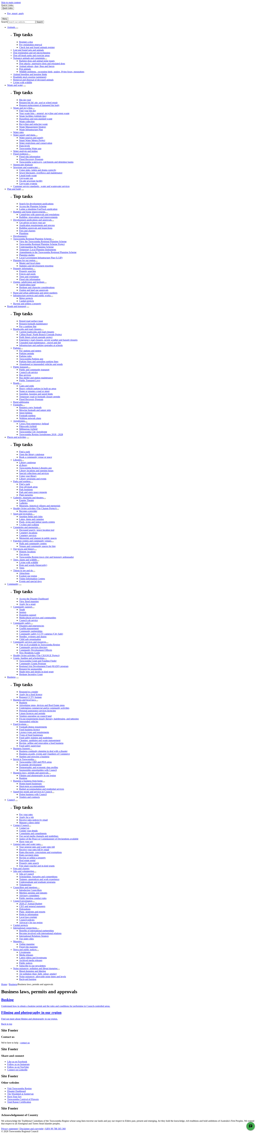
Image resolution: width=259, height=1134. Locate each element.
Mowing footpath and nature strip (35, 410)
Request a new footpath (30, 407)
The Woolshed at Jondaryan (20, 1094)
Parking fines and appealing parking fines (38, 361)
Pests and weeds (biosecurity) (33, 565)
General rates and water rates (26, 844)
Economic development (30, 764)
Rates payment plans (29, 855)
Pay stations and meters (30, 350)
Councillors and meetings (25, 887)
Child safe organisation (30, 639)
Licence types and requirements (34, 732)
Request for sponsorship (30, 669)
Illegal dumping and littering (32, 971)
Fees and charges (27, 230)
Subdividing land (27, 284)
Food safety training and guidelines (35, 737)
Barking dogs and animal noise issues (37, 61)
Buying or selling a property (32, 857)
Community (12, 584)
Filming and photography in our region (37, 775)
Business (11, 677)
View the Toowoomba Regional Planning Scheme (43, 241)
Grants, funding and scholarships (28, 658)
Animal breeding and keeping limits (30, 74)
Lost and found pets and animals (28, 50)
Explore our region (28, 576)
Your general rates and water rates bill (37, 847)
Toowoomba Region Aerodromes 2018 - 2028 (41, 434)
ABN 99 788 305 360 (55, 1128)
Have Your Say (14, 1096)
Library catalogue (27, 462)
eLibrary (23, 465)
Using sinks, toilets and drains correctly (37, 170)
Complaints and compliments (33, 833)
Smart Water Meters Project (32, 140)
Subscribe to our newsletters (32, 965)
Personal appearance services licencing (37, 710)
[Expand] (17, 28)
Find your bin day (27, 110)
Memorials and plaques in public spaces (38, 538)
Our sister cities (26, 938)
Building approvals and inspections (35, 228)
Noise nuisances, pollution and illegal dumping (35, 968)
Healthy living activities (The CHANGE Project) (36, 655)
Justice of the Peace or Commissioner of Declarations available (48, 839)
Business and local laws (24, 700)
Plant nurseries (26, 495)
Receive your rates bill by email (34, 849)
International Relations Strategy (34, 936)
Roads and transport (16, 306)
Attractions (24, 573)
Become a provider (28, 511)
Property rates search (29, 863)
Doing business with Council (33, 794)
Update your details (28, 830)
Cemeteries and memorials (25, 527)
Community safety (22, 623)
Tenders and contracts (29, 797)
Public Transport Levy (29, 380)
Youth (22, 609)
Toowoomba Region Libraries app (35, 468)
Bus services (25, 375)
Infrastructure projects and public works (32, 295)
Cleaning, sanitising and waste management (39, 740)
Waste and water (15, 85)
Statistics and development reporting (36, 266)
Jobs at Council (26, 874)
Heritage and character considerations (37, 287)
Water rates (18, 132)
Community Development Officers (35, 650)
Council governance (22, 901)
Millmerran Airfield (28, 429)
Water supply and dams (24, 135)
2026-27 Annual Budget (30, 903)
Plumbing (23, 233)
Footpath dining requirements (33, 727)
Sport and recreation (22, 514)
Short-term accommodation (32, 786)
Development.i (20, 236)
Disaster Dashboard (16, 1091)
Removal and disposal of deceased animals (33, 79)
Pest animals (25, 69)
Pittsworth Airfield (28, 426)
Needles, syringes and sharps (32, 636)
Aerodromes (19, 421)
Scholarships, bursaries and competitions (38, 876)
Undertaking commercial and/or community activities (44, 708)
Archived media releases (30, 960)
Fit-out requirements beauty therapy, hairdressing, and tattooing (49, 718)
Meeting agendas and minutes (33, 893)
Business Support (21, 748)
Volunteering (25, 884)
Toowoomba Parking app (31, 359)
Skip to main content (11, 2)
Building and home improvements (29, 212)
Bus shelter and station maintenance (36, 377)
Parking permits (26, 353)
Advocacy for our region (31, 922)
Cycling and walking (29, 524)
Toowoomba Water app (30, 148)
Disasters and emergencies (31, 625)
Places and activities (16, 437)
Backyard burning (27, 979)
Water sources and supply (31, 137)
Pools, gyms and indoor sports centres (37, 522)
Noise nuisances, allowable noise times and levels (42, 976)
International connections (25, 928)
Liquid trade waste (28, 175)
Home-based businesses (30, 783)
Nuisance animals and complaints (29, 58)
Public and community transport (34, 369)
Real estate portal (27, 860)
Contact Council (21, 825)
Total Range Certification (19, 1102)
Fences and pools (27, 274)
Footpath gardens (27, 415)
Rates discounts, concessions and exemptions (40, 852)
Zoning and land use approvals (33, 290)
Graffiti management (29, 628)
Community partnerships (30, 631)
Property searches (27, 271)
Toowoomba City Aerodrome (33, 431)
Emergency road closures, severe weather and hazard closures (48, 340)
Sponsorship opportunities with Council (38, 770)
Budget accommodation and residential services (41, 789)
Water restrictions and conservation (35, 143)
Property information (23, 268)
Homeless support (27, 615)
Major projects (26, 298)
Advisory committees (29, 895)
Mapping (17, 941)
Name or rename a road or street (34, 391)
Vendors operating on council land (35, 716)
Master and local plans (29, 263)
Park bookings (26, 489)
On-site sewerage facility (31, 181)
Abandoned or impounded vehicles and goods (41, 364)
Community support (22, 607)
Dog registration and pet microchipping (31, 52)
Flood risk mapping (28, 947)
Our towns (24, 554)
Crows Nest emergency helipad (34, 423)
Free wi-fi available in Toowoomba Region (39, 644)
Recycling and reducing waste (33, 124)
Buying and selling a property (27, 303)
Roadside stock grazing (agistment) (29, 77)
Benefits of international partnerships (36, 930)
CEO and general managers (32, 906)
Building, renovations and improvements (38, 217)
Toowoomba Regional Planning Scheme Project (42, 244)
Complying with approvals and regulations (39, 214)
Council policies (26, 920)
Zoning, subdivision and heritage (28, 282)
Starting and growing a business (34, 756)
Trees (21, 568)
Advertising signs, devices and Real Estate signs (42, 705)
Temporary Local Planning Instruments (37, 249)
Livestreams (25, 952)
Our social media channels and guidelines (38, 836)
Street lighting (25, 413)
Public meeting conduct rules (32, 898)
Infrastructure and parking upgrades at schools (41, 345)
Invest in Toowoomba (23, 759)
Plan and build (14, 189)
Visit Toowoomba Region (19, 1088)
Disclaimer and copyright (31, 1128)
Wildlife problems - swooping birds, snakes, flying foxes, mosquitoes (51, 71)
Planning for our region (24, 260)
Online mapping (26, 944)
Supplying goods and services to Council (32, 791)
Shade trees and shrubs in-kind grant (36, 671)
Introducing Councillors (30, 890)
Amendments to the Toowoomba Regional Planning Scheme (47, 252)
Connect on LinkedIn (17, 1069)
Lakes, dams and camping (31, 519)
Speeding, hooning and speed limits (36, 394)
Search (4, 22)
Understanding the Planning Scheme (36, 247)
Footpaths (17, 404)
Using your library (28, 476)
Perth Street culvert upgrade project (35, 337)
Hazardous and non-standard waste (35, 118)
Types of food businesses (31, 735)
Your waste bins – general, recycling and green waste (44, 113)
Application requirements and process (37, 225)
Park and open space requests (33, 492)
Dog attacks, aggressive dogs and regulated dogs (42, 63)
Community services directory (33, 647)
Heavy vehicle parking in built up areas (37, 388)
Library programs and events (32, 478)
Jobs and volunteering (23, 871)
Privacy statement (9, 1128)
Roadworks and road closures (27, 329)
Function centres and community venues (32, 541)
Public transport (20, 367)
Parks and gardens (21, 481)
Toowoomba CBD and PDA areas (35, 762)
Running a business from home (28, 781)
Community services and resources (29, 642)
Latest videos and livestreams (33, 957)
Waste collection (27, 121)
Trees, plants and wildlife (25, 559)
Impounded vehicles (28, 721)
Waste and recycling (22, 108)
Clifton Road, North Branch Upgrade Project (40, 334)
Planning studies (27, 255)
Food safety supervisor (30, 745)
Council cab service (28, 372)
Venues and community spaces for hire (37, 546)
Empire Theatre (26, 500)
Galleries (23, 503)
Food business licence (29, 729)
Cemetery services (27, 535)
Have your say (26, 841)
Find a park (24, 484)
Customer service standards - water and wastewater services (41, 186)
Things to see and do (23, 570)
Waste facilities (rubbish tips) (32, 116)
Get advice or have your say (32, 222)
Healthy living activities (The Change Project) (35, 508)
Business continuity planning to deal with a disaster (43, 751)
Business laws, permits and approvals (30, 773)
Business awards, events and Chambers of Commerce (44, 754)
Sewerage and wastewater (25, 167)
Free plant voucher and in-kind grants (37, 866)
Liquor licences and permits (32, 713)
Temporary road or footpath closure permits (39, 396)
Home (4, 984)
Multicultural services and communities (37, 617)
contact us (25, 1042)
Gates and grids (26, 386)
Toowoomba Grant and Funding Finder (38, 661)
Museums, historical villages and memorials (39, 505)
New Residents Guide (29, 652)
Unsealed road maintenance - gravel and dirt (40, 342)
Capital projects (26, 301)
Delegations (24, 909)
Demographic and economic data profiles (38, 767)
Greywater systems (28, 183)
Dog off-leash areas (28, 487)
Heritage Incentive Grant (31, 674)
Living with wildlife (22, 82)
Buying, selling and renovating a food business (41, 743)
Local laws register (28, 917)
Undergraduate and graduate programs (37, 882)
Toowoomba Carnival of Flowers (23, 1099)
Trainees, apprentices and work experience (39, 879)
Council (11, 800)
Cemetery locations (28, 532)
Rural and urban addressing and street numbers (35, 293)
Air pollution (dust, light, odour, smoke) (38, 974)
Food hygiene (19, 724)
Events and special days (30, 581)
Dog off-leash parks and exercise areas (31, 55)
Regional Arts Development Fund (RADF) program (43, 666)
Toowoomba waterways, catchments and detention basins (46, 162)
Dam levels (24, 145)
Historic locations (27, 551)
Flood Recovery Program (31, 159)
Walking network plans (30, 418)
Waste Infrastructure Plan (31, 129)
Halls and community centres (33, 543)
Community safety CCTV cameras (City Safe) (41, 634)
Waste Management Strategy (32, 127)
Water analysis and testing (25, 151)
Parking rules (25, 356)
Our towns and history (23, 549)
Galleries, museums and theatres (28, 497)
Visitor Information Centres (32, 578)
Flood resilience (20, 154)
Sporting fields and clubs (31, 516)
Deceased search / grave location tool (36, 530)
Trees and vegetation (29, 276)
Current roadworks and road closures (36, 332)
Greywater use (26, 178)
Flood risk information (29, 156)
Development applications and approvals (32, 220)
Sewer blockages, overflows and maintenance (40, 172)
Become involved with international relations (40, 933)
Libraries (17, 460)
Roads (16, 383)
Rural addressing (21, 402)
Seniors (22, 612)
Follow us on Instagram (18, 1064)
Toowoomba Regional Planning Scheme (32, 239)
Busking (23, 702)
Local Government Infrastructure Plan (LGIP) (41, 257)
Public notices (25, 963)
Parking (17, 348)
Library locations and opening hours (36, 470)
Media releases (26, 955)
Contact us (24, 828)
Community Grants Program (32, 663)
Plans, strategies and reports (32, 911)
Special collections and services (34, 473)
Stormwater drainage (23, 164)
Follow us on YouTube (18, 1067)
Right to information (28, 914)
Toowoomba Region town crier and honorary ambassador (46, 557)
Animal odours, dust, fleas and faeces (36, 66)
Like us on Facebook (17, 1061)
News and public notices (24, 949)
